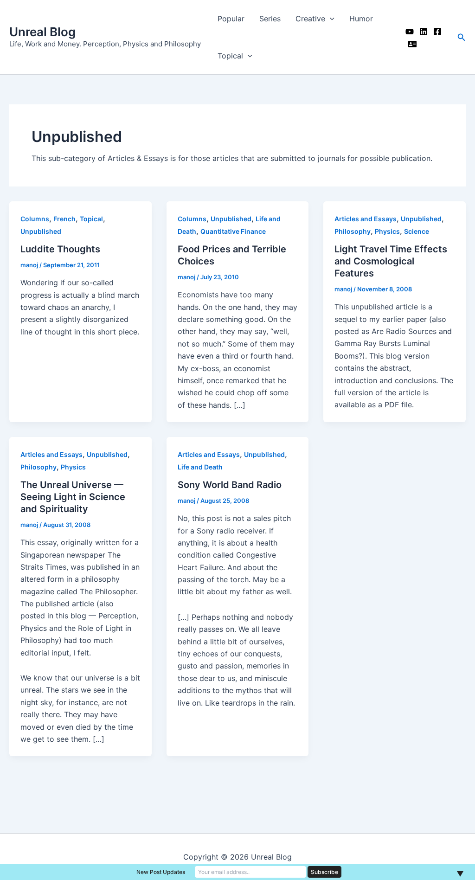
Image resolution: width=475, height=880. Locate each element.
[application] (329, 18)
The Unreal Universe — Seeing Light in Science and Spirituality (72, 496)
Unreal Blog (42, 32)
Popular (231, 18)
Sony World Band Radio (230, 484)
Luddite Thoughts (60, 249)
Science (416, 231)
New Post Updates (160, 871)
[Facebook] (437, 31)
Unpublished (40, 231)
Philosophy (352, 231)
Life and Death (200, 467)
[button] (461, 37)
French (64, 219)
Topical (230, 55)
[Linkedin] (423, 31)
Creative (310, 18)
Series (270, 18)
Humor (361, 18)
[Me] (412, 44)
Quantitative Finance (233, 231)
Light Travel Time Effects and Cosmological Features (390, 261)
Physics (387, 231)
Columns (34, 219)
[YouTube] (409, 31)
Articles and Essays (365, 219)
